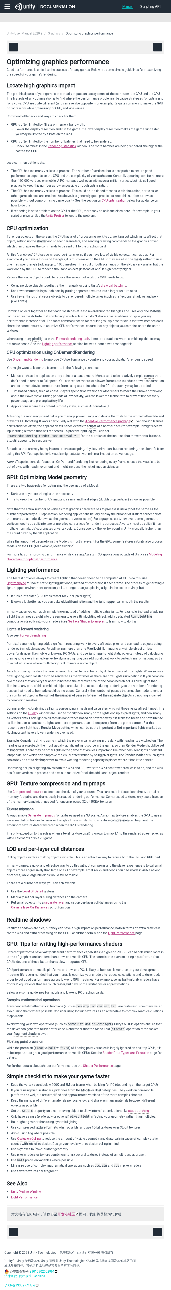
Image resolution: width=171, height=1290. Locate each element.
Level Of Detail (32, 891)
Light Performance (121, 933)
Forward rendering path (72, 339)
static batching (138, 1110)
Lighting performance (57, 344)
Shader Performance (98, 1066)
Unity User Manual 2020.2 (24, 33)
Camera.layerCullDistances (30, 907)
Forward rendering (33, 635)
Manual (127, 6)
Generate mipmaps (41, 815)
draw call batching (113, 285)
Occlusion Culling (29, 1138)
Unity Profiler (55, 215)
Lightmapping (16, 583)
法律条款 (10, 1276)
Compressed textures (28, 792)
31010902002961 (42, 1271)
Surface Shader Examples (86, 621)
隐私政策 (25, 1276)
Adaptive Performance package (107, 421)
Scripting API (150, 6)
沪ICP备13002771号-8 (20, 1285)
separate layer (54, 902)
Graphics (54, 33)
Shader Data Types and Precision (126, 1053)
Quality (33, 713)
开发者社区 (66, 1214)
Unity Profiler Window (26, 1192)
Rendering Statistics (62, 146)
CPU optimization (114, 200)
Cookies (39, 1276)
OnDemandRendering (28, 359)
